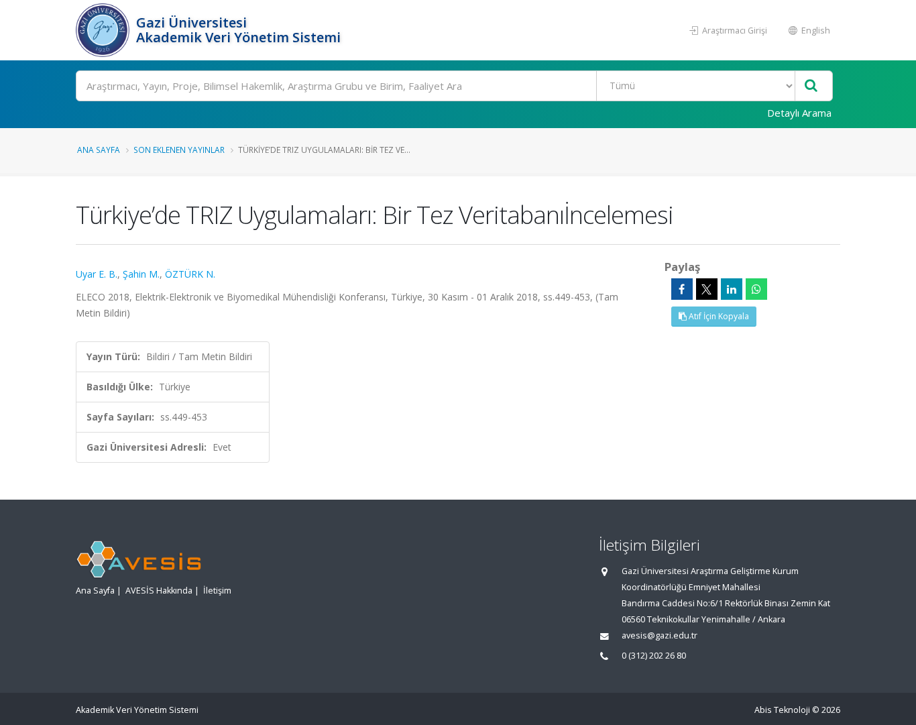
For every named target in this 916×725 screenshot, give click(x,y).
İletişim (217, 590)
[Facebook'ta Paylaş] (682, 289)
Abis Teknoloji (782, 710)
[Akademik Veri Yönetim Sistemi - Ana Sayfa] (104, 30)
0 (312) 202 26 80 (654, 655)
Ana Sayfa (98, 149)
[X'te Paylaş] (707, 289)
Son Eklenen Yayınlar (179, 149)
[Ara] (811, 86)
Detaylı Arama (799, 112)
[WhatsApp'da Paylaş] (756, 289)
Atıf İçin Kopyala (718, 316)
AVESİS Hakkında (158, 590)
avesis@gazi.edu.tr (659, 635)
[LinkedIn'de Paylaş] (731, 289)
